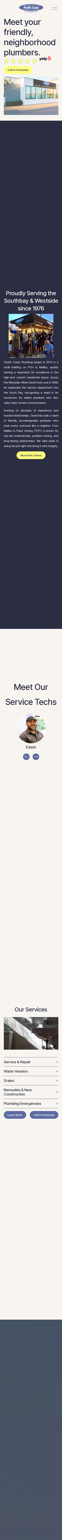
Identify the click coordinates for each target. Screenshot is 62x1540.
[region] (31, 737)
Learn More (14, 1115)
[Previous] (26, 757)
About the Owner (31, 455)
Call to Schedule (17, 70)
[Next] (36, 757)
